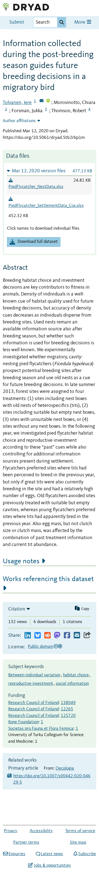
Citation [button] (16, 609)
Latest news (52, 854)
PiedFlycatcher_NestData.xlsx (36, 187)
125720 (68, 716)
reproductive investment (30, 683)
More (80, 22)
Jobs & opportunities (52, 865)
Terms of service (80, 831)
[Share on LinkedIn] (27, 636)
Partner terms (26, 842)
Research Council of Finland (33, 703)
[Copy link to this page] (87, 635)
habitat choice (76, 675)
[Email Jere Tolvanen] (41, 101)
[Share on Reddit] (47, 636)
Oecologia (65, 768)
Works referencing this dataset (48, 579)
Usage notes (21, 561)
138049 (68, 703)
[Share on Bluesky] (37, 636)
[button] (49, 171)
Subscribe (87, 854)
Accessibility (41, 831)
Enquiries (17, 854)
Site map (78, 842)
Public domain (40, 646)
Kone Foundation (23, 722)
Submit (16, 22)
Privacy (10, 831)
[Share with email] (77, 636)
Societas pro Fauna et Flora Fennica (40, 728)
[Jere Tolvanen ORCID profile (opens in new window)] (48, 101)
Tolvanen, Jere (17, 102)
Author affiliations (19, 121)
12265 (67, 709)
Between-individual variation (34, 675)
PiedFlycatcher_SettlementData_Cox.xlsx (46, 206)
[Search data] (61, 22)
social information (72, 683)
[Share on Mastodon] (57, 636)
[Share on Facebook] (67, 636)
